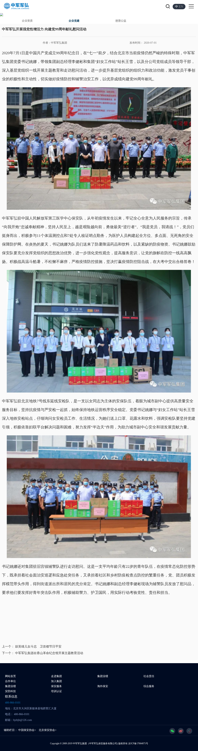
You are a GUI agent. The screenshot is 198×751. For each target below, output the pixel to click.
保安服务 (56, 686)
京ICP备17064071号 (138, 743)
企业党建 (74, 20)
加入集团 (56, 681)
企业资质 (27, 20)
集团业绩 (102, 676)
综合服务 (148, 686)
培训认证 (56, 691)
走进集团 (56, 676)
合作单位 (10, 681)
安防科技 (10, 691)
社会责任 (148, 676)
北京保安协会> (47, 730)
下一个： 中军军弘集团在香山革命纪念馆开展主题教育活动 (42, 653)
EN (181, 6)
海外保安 (102, 686)
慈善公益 (120, 20)
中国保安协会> (27, 730)
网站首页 (10, 676)
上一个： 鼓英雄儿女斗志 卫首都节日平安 (31, 646)
